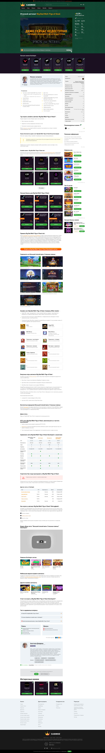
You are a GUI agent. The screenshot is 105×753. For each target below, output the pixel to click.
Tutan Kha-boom (76, 205)
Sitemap (75, 717)
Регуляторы (40, 719)
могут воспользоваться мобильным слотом (33, 576)
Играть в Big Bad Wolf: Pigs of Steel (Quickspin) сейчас (40, 249)
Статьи (38, 8)
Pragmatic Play (76, 159)
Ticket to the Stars (24, 498)
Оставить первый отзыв (79, 15)
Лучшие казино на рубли (25, 717)
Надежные (22, 711)
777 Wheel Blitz (76, 176)
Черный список (23, 705)
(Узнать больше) (64, 751)
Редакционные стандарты (79, 715)
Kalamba (54, 594)
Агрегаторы (40, 711)
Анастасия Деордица (25, 84)
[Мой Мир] (57, 637)
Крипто (39, 707)
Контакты (76, 713)
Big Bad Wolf (23, 501)
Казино (23, 8)
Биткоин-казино (23, 722)
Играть (25, 70)
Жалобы (44, 8)
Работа (57, 705)
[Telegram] (60, 637)
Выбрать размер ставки (26, 515)
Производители (41, 704)
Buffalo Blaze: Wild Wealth (59, 438)
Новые (21, 704)
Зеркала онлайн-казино (24, 719)
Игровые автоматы (23, 713)
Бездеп (22, 200)
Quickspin (21, 567)
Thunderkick (75, 194)
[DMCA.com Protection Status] (51, 745)
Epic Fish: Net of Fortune (25, 491)
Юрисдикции (40, 717)
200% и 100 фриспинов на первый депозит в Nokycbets (79, 229)
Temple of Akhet (76, 193)
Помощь (75, 711)
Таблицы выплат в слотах (69, 144)
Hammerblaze (76, 199)
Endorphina (75, 188)
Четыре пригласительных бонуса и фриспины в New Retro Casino (79, 223)
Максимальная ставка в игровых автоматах (72, 136)
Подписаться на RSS (56, 748)
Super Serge (76, 158)
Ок (69, 751)
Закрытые (22, 707)
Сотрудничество (59, 704)
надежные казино (26, 128)
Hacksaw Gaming (76, 165)
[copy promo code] (28, 166)
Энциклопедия (23, 724)
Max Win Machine (76, 164)
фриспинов (26, 407)
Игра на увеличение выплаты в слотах (71, 143)
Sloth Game (40, 437)
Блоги (39, 724)
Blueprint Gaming (34, 594)
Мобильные (40, 722)
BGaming (75, 153)
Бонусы (33, 8)
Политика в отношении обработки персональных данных (78, 708)
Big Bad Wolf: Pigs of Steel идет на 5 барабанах (31, 235)
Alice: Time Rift (76, 211)
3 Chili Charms (76, 170)
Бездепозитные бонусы (24, 720)
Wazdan (43, 593)
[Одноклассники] (59, 637)
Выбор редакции (53, 218)
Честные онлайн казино (24, 715)
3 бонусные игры (33, 376)
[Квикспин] (83, 79)
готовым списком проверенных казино (47, 152)
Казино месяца (41, 715)
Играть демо (78, 155)
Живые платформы (41, 709)
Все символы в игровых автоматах (70, 141)
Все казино (41, 187)
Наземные (40, 713)
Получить (27, 206)
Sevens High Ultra (24, 494)
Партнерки (58, 707)
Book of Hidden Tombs (77, 152)
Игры (28, 8)
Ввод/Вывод (40, 705)
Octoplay (21, 593)
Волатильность (24, 426)
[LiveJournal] (56, 637)
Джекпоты (22, 709)
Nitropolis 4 (49, 437)
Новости (50, 8)
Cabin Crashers (23, 496)
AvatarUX (75, 171)
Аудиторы (40, 720)
